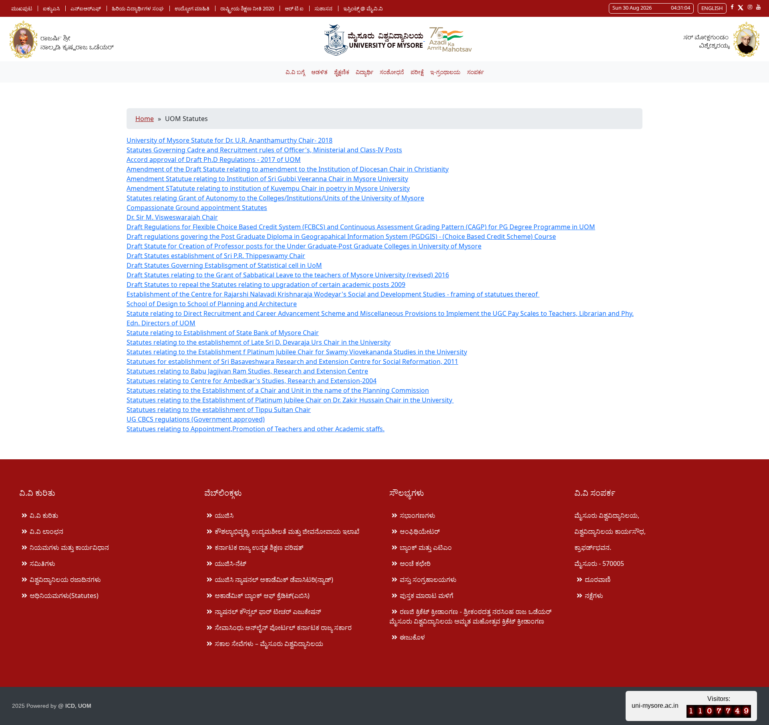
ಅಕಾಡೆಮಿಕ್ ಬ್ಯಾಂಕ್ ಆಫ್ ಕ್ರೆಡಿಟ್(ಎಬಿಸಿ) (262, 595)
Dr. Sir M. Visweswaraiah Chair (172, 217)
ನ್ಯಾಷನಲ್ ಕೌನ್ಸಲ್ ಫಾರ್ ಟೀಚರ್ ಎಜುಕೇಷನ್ (268, 611)
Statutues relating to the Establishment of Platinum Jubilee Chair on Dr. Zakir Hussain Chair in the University (290, 400)
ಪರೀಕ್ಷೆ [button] (417, 72)
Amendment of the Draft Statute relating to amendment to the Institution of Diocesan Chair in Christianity (288, 169)
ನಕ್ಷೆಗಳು (594, 595)
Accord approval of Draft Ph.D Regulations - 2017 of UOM (214, 159)
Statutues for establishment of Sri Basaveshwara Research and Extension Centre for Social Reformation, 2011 (292, 361)
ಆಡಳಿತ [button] (319, 72)
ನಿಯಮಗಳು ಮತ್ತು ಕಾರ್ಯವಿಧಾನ (69, 547)
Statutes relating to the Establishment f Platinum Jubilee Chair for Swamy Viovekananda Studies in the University (297, 351)
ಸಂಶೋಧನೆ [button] (392, 72)
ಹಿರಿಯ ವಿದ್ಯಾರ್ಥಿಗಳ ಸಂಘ (138, 8)
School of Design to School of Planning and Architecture (212, 303)
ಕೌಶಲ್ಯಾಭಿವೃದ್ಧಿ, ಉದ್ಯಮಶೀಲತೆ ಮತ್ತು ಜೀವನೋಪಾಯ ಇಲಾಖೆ (287, 531)
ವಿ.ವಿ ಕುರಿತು (44, 515)
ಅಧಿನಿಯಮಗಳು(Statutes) (64, 595)
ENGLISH (712, 8)
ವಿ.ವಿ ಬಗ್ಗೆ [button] (295, 72)
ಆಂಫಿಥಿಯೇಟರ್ (420, 531)
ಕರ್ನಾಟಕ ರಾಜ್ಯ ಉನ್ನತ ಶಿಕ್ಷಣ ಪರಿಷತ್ (259, 547)
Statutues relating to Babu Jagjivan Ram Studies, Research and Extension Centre (247, 371)
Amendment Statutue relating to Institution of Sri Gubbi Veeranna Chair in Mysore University (267, 178)
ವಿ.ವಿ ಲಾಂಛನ (46, 531)
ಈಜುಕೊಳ (412, 637)
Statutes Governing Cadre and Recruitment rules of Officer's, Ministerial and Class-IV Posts (264, 149)
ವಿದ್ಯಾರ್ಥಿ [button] (364, 72)
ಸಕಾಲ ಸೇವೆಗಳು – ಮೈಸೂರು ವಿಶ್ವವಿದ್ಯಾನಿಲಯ (269, 643)
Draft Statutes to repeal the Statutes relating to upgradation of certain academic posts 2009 (266, 284)
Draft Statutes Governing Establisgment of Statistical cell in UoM (224, 265)
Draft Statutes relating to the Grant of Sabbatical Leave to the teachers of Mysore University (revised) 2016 (288, 275)
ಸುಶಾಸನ (323, 8)
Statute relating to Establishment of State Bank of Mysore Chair (223, 332)
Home (144, 118)
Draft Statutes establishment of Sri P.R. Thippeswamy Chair (216, 255)
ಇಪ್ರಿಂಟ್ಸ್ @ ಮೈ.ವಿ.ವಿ (363, 8)
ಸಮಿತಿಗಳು (42, 563)
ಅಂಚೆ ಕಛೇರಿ (415, 563)
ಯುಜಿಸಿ (224, 515)
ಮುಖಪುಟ (21, 8)
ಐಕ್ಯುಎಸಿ (51, 8)
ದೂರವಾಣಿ (598, 579)
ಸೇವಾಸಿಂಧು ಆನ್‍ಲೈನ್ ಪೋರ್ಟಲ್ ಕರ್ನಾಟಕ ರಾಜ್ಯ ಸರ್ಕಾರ (283, 627)
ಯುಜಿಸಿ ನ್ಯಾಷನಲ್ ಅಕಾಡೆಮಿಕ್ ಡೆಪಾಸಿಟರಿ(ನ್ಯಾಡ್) (274, 579)
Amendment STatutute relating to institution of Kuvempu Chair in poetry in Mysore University (268, 188)
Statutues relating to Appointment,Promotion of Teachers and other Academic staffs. (255, 428)
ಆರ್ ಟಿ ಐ (294, 8)
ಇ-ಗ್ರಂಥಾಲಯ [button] (445, 72)
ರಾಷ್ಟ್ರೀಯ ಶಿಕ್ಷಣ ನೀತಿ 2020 (247, 8)
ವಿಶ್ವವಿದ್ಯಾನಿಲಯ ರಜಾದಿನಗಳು (65, 579)
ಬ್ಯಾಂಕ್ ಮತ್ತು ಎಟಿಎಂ (426, 547)
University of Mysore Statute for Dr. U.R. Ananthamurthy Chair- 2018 (229, 140)
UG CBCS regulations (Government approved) (196, 419)
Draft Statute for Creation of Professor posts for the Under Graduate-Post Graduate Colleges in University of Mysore (304, 246)
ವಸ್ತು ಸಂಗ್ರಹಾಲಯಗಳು (428, 579)
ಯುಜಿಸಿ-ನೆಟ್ (230, 563)
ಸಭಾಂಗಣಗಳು (417, 515)
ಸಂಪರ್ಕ (475, 72)
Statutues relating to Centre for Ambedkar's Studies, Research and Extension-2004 (251, 380)
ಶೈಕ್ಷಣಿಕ (341, 72)
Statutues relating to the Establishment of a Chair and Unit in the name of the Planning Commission (278, 390)
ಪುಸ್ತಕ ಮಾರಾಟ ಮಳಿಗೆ (426, 595)
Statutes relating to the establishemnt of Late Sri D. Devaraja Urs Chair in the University (259, 342)
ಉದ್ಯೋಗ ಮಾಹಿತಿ (192, 8)
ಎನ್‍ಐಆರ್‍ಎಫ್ (85, 8)
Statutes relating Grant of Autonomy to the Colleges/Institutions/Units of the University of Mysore (275, 198)
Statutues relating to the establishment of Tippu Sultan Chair (219, 409)
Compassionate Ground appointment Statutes (197, 207)
